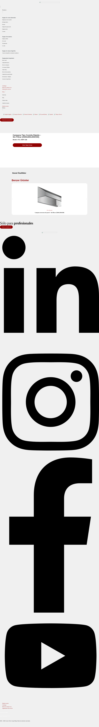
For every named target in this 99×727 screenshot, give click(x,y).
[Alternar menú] (0, 7)
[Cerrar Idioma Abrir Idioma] (2, 110)
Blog (3, 97)
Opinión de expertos (5, 103)
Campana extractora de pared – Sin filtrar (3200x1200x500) (49, 212)
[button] (12, 199)
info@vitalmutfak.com (4, 716)
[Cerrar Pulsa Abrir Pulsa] (5, 91)
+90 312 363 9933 (4, 712)
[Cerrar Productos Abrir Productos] (2, 12)
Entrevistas (4, 94)
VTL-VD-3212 (49, 210)
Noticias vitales (4, 100)
